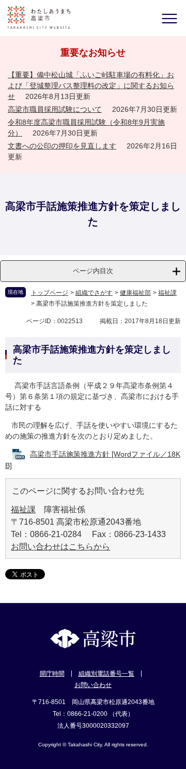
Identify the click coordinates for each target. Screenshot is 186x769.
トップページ (49, 292)
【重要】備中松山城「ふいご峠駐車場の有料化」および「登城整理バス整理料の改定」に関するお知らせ (91, 86)
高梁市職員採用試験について (55, 109)
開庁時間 (52, 673)
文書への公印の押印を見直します (62, 146)
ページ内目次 (93, 271)
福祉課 (167, 292)
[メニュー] (169, 18)
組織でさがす (94, 292)
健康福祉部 (135, 292)
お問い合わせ (93, 685)
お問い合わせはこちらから (60, 546)
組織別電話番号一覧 (106, 673)
